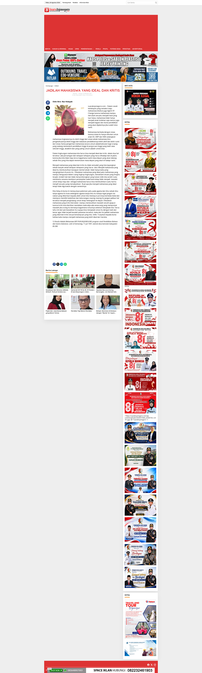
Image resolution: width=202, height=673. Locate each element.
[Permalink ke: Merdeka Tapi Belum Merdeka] (83, 302)
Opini (84, 95)
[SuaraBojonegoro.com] (57, 10)
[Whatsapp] (48, 118)
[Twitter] (151, 664)
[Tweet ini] (48, 108)
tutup (49, 669)
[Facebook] (148, 664)
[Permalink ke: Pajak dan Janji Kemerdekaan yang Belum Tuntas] (57, 302)
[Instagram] (154, 664)
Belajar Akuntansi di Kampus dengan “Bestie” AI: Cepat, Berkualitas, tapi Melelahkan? (106, 312)
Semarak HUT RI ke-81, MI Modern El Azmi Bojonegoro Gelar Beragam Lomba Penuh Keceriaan (82, 291)
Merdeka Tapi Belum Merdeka (81, 311)
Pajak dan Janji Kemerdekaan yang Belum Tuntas (56, 312)
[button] (156, 2)
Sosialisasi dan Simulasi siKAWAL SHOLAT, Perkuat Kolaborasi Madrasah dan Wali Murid (57, 291)
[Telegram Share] (48, 113)
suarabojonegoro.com (97, 106)
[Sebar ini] (48, 102)
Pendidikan (89, 95)
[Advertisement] (101, 30)
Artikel (74, 95)
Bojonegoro (79, 95)
